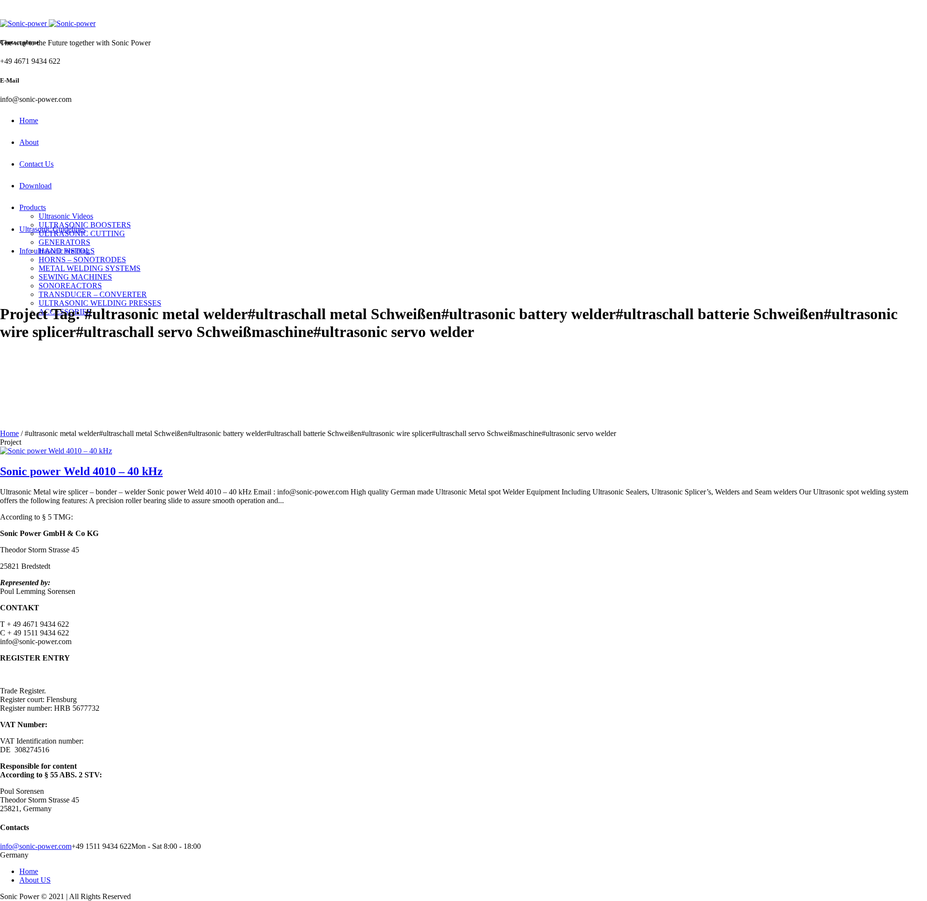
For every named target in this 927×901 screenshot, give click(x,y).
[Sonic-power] (48, 23)
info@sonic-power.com (35, 846)
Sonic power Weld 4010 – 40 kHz (81, 471)
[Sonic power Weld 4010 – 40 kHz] (56, 451)
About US (35, 880)
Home (9, 433)
